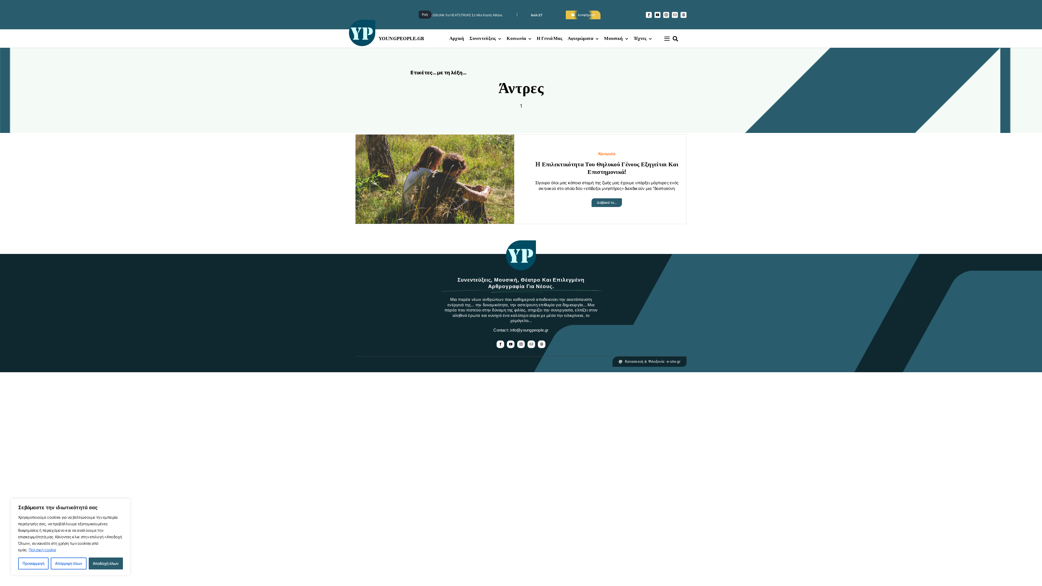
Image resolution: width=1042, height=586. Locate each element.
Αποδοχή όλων (106, 563)
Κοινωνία (606, 153)
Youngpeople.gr (401, 38)
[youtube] (657, 15)
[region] (70, 537)
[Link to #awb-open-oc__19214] (667, 39)
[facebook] (649, 15)
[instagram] (666, 15)
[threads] (684, 15)
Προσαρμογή (34, 563)
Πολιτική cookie (42, 549)
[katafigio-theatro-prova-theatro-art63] (521, 243)
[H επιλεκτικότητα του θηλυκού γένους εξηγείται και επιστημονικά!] (434, 139)
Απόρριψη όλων (68, 563)
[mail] (675, 15)
